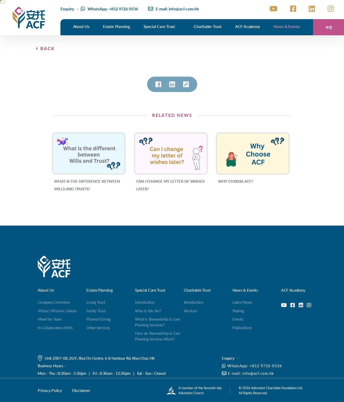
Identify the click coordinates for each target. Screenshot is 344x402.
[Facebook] (158, 84)
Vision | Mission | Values (57, 310)
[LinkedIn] (172, 84)
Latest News (242, 302)
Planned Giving (98, 319)
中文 (329, 27)
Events (238, 319)
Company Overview (54, 302)
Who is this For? (148, 310)
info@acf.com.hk (184, 9)
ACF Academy (247, 26)
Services (190, 310)
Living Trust (95, 302)
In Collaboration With (55, 327)
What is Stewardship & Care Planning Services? (157, 321)
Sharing (238, 310)
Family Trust (95, 310)
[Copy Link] (186, 84)
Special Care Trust (159, 26)
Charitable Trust (207, 26)
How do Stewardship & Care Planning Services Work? (157, 336)
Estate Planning (116, 26)
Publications (242, 327)
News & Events (286, 26)
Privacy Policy (50, 390)
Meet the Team (50, 319)
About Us (81, 26)
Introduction (144, 302)
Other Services (98, 327)
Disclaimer (81, 390)
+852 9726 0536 (123, 9)
